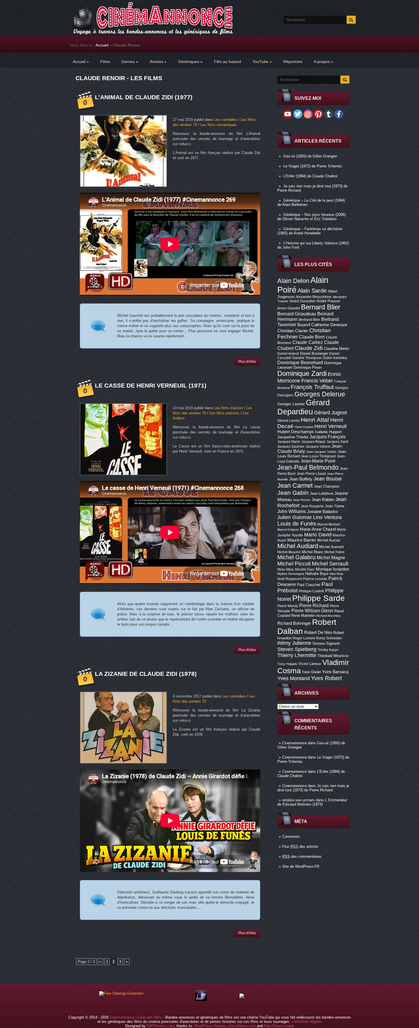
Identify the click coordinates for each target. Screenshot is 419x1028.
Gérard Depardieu (303, 407)
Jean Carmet (295, 485)
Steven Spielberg (296, 649)
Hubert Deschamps (295, 431)
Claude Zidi (309, 348)
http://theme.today (279, 1026)
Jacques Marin (288, 442)
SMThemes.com (160, 1026)
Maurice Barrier (301, 540)
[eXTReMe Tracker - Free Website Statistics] (201, 1000)
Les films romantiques (218, 125)
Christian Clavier (292, 331)
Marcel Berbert (328, 524)
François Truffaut (312, 387)
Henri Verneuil (330, 426)
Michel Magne (331, 557)
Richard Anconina (328, 615)
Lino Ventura (327, 517)
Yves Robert (326, 678)
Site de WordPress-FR (300, 866)
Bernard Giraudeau (296, 313)
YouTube (262, 61)
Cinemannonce (294, 743)
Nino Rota (336, 573)
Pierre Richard (314, 605)
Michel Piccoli (294, 564)
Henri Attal (315, 419)
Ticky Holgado (287, 664)
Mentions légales (308, 1021)
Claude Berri (312, 336)
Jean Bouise (328, 479)
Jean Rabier (323, 499)
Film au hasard (227, 61)
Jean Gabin (293, 492)
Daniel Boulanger (314, 353)
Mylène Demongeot (290, 573)
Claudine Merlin (336, 348)
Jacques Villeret (318, 447)
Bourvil (303, 325)
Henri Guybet (304, 427)
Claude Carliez (307, 342)
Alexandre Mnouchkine (313, 297)
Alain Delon (293, 280)
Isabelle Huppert (328, 432)
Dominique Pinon (308, 367)
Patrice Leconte (315, 579)
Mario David (317, 535)
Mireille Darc (305, 569)
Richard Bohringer (294, 623)
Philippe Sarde (318, 598)
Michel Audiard (297, 546)
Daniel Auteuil (288, 354)
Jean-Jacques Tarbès (321, 451)
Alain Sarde (312, 290)
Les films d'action (228, 408)
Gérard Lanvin (288, 421)
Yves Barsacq (335, 672)
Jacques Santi (337, 442)
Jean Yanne (334, 506)
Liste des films (150, 1017)
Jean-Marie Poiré (318, 460)
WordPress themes (210, 1026)
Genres (129, 61)
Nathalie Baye (316, 573)
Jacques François (327, 436)
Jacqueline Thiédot (292, 437)
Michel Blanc (312, 552)
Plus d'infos (247, 362)
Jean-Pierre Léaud (311, 474)
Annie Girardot (288, 308)
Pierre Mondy (287, 606)
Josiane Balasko (322, 511)
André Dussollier (303, 301)
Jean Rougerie (312, 506)
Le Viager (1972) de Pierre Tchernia (312, 166)
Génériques (190, 61)
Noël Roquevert (289, 579)
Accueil (101, 45)
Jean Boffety (300, 479)
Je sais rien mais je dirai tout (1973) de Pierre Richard (313, 788)
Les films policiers (224, 413)
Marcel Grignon (288, 529)
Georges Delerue (319, 394)
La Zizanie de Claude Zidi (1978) (146, 673)
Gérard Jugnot (330, 412)
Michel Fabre (334, 552)
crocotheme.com (242, 1026)
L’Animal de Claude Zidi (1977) (143, 97)
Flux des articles (300, 846)
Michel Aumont (331, 547)
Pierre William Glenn (312, 610)
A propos (323, 61)
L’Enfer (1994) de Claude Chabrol (310, 176)
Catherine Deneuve (329, 325)
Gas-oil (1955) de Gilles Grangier (310, 156)
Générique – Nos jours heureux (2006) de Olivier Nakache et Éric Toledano (311, 216)
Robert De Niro (318, 632)
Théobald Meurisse (333, 656)
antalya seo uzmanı (298, 800)
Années (158, 61)
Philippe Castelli (311, 591)
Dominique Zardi (302, 373)
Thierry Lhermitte (296, 655)
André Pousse (328, 301)
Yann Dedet (311, 672)
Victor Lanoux (309, 664)
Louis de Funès (296, 523)
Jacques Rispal (313, 442)
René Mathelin (303, 615)
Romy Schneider (329, 638)
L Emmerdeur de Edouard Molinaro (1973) (312, 802)
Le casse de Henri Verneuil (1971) (150, 385)
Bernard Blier (320, 307)
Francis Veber (317, 381)
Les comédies (225, 119)
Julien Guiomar (294, 517)
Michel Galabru (296, 557)
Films (105, 61)
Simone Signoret (326, 643)
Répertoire (292, 61)
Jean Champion (326, 486)
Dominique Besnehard (300, 362)
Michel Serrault (330, 564)
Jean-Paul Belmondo (308, 467)
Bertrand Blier (309, 320)
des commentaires (302, 856)
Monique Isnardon (332, 569)
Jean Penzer (301, 500)
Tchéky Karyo (328, 650)
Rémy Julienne (294, 643)
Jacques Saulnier (290, 447)
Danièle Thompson (307, 358)
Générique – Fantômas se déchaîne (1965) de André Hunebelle (309, 231)
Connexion (291, 836)
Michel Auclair (328, 540)
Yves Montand (293, 678)
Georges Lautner (291, 404)
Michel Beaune (289, 552)
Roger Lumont (304, 638)
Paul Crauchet (308, 585)
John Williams (291, 511)
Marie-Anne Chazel (318, 529)
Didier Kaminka (335, 358)
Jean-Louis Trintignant (318, 456)
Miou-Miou (285, 569)
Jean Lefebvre (321, 493)
